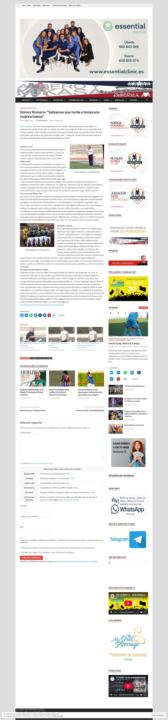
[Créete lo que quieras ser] (116, 386)
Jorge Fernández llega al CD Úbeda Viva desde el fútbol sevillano (32, 392)
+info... (68, 473)
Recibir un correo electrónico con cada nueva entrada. (48, 552)
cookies (44, 712)
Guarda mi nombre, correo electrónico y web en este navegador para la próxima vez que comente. (61, 541)
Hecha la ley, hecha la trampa (124, 343)
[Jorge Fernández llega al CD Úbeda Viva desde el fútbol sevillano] (33, 379)
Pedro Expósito (43, 120)
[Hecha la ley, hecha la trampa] (128, 313)
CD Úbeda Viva (36, 358)
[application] (128, 603)
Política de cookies (74, 5)
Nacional (26, 100)
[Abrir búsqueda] (147, 100)
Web (22, 527)
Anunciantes (36, 5)
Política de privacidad (60, 5)
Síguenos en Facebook (121, 475)
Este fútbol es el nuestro (134, 425)
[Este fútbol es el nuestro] (116, 425)
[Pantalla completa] (145, 612)
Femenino (93, 100)
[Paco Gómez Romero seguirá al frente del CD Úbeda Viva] (90, 334)
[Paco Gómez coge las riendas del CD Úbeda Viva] (33, 334)
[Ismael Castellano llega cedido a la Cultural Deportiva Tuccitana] (62, 379)
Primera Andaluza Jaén (28, 108)
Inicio (24, 5)
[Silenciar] (141, 612)
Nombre (24, 506)
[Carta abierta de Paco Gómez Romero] (61, 334)
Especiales (119, 100)
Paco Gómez (47, 358)
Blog (29, 5)
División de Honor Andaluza (118, 339)
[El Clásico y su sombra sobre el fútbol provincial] (116, 399)
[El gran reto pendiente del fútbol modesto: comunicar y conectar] (116, 411)
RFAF (128, 340)
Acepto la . (37, 463)
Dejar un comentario (56, 120)
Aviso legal (46, 5)
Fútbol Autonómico (137, 339)
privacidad (36, 712)
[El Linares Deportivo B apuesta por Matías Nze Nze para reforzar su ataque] (91, 379)
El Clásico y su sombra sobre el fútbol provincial (136, 399)
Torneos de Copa (76, 100)
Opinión (133, 100)
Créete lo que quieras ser (135, 386)
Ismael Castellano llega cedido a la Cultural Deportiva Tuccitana (59, 392)
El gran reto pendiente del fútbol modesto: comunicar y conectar (136, 413)
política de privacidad (41, 463)
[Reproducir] (111, 612)
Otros (106, 100)
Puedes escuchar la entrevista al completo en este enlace (42, 305)
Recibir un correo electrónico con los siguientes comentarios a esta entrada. (58, 548)
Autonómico (42, 100)
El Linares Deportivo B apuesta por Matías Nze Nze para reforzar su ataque (90, 392)
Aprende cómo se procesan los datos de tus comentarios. (76, 561)
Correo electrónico (30, 516)
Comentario (26, 432)
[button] (84, 48)
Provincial (58, 100)
